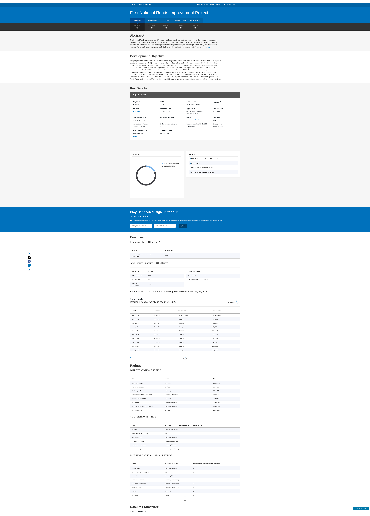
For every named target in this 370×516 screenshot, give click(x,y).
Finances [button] (166, 25)
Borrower (217, 102)
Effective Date (218, 109)
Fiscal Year (217, 117)
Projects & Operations (145, 4)
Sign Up (182, 226)
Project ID (136, 102)
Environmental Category (168, 124)
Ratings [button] (180, 25)
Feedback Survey (361, 508)
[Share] (29, 261)
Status (162, 102)
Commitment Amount (140, 124)
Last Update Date (166, 130)
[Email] (29, 254)
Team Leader (191, 102)
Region (188, 117)
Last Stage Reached (140, 130)
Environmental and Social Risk (196, 124)
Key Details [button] (151, 25)
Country (136, 109)
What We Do (133, 4)
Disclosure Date (165, 109)
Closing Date (217, 124)
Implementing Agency (167, 117)
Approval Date (191, 109)
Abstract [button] (137, 25)
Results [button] (195, 25)
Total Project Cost (140, 117)
